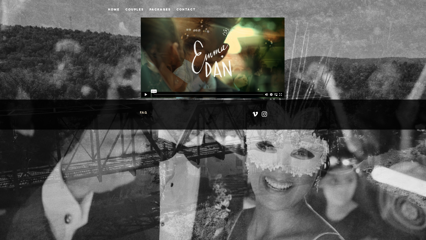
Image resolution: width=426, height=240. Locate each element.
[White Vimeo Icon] (255, 114)
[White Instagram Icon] (264, 114)
